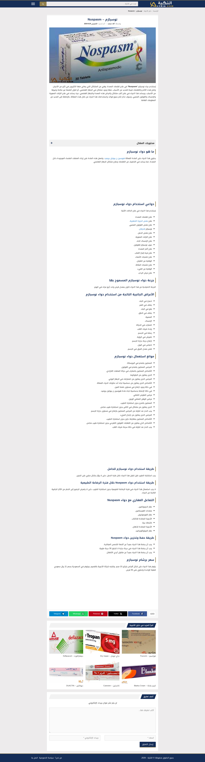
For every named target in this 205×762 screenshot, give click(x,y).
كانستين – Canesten (111, 685)
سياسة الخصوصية (46, 758)
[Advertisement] (102, 121)
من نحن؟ (58, 758)
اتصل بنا (34, 758)
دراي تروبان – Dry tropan (109, 656)
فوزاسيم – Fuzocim (148, 656)
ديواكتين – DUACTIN (74, 685)
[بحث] (43, 4)
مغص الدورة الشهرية (139, 221)
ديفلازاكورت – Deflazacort (73, 656)
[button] (102, 143)
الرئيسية (155, 11)
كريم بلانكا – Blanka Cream (145, 685)
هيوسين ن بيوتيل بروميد (115, 158)
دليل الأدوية (147, 11)
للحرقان (142, 229)
